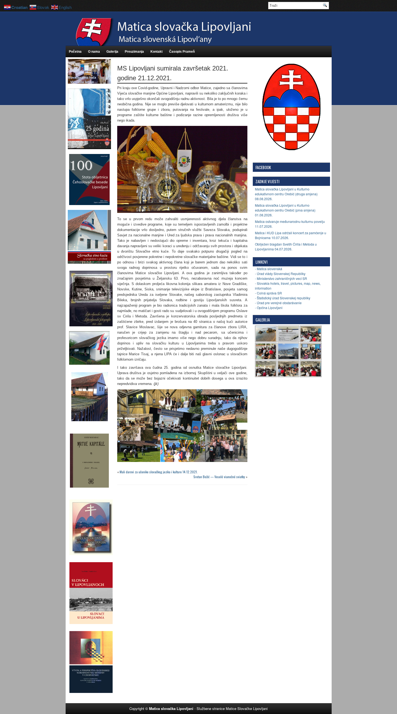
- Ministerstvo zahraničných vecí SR (281, 278)
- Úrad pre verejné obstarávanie (278, 302)
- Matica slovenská (268, 268)
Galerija (112, 51)
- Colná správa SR (268, 293)
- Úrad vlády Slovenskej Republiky (280, 273)
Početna (75, 51)
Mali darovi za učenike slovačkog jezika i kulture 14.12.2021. (159, 472)
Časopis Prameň (182, 51)
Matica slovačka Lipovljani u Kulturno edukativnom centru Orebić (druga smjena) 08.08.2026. (286, 194)
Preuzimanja (134, 51)
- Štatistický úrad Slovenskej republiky (282, 298)
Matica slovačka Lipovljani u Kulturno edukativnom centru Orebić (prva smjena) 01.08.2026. (285, 210)
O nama (94, 51)
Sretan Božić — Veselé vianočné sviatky (219, 476)
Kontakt (156, 51)
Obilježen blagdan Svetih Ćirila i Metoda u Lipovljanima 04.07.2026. (286, 246)
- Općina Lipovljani (268, 307)
